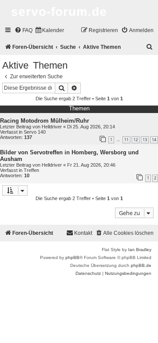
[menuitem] (23, 30)
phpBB (72, 257)
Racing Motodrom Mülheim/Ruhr (44, 120)
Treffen (31, 170)
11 (126, 139)
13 (145, 139)
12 (135, 139)
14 (154, 139)
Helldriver (52, 126)
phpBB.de (141, 265)
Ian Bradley (139, 249)
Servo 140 (35, 132)
